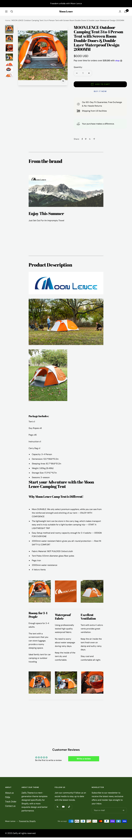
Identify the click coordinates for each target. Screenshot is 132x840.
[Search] (12, 11)
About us (9, 792)
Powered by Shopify (27, 821)
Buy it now (100, 91)
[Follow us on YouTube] (63, 807)
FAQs (7, 797)
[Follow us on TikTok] (69, 807)
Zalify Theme (28, 792)
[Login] (120, 11)
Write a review (84, 758)
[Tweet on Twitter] (90, 139)
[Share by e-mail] (94, 139)
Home (7, 20)
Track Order (10, 801)
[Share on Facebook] (82, 139)
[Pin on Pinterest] (85, 139)
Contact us (10, 806)
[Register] (123, 810)
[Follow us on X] (57, 807)
